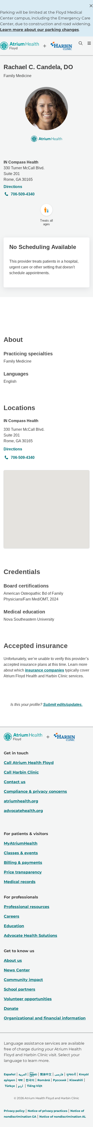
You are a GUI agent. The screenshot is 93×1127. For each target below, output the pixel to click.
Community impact (23, 979)
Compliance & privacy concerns (35, 791)
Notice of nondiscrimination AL (62, 1116)
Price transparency (23, 872)
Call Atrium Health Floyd (29, 762)
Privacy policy (14, 1111)
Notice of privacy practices (47, 1111)
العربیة (22, 1074)
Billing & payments (23, 862)
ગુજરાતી (71, 1074)
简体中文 (46, 1074)
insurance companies (44, 670)
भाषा (20, 1080)
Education (14, 926)
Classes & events (21, 853)
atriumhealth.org (21, 801)
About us (13, 960)
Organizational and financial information (45, 1018)
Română (43, 1080)
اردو (20, 1086)
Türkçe (10, 1086)
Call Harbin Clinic (21, 772)
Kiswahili (76, 1080)
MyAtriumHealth (20, 843)
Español (10, 1074)
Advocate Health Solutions (30, 935)
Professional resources (26, 906)
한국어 (30, 1080)
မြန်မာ (33, 1074)
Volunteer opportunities (28, 999)
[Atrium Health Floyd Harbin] (36, 45)
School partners (19, 989)
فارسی (59, 1074)
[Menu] (88, 43)
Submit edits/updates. (63, 705)
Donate (11, 1008)
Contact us (15, 782)
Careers (11, 916)
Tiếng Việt (34, 1086)
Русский (59, 1080)
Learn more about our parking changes (39, 29)
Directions (13, 187)
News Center (17, 970)
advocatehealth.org (23, 810)
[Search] (80, 43)
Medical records (20, 881)
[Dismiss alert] (91, 6)
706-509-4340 (23, 194)
